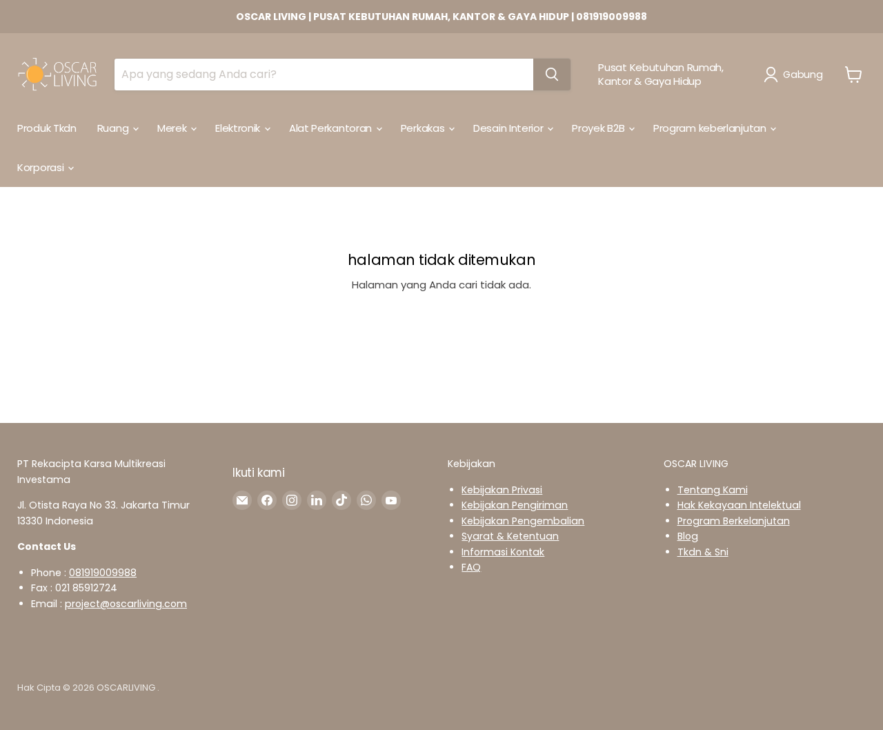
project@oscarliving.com (126, 604)
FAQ (471, 567)
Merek (173, 128)
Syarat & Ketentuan (510, 536)
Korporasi (41, 167)
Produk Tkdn (47, 128)
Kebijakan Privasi (502, 490)
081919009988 (103, 573)
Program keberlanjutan (710, 128)
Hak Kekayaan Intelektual (739, 505)
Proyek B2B (599, 128)
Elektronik (239, 128)
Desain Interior (509, 128)
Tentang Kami (712, 490)
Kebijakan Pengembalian (523, 521)
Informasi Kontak (503, 552)
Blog (687, 536)
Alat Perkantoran (332, 128)
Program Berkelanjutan (733, 521)
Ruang (114, 128)
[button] (796, 74)
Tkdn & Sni (702, 552)
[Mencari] (552, 74)
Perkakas (424, 128)
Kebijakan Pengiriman (515, 505)
